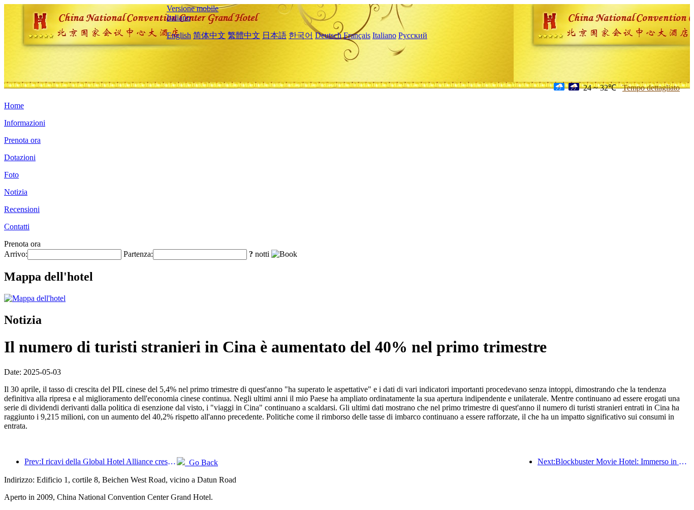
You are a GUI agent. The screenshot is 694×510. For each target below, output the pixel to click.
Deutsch (328, 35)
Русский (412, 35)
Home (14, 105)
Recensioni (22, 209)
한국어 (301, 35)
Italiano (179, 17)
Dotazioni (20, 157)
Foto (11, 174)
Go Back (201, 462)
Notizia (15, 192)
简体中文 (209, 35)
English (179, 35)
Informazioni (24, 122)
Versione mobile (192, 8)
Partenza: (138, 254)
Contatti (16, 226)
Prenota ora (22, 140)
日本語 (274, 35)
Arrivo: (15, 254)
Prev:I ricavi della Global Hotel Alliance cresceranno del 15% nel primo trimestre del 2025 (100, 461)
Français (356, 35)
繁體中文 (244, 35)
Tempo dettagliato (651, 87)
